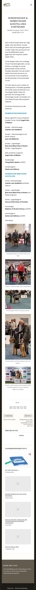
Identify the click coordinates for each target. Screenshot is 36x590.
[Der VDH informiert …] (18, 460)
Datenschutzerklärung (21, 588)
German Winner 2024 (12, 547)
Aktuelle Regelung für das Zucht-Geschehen (16, 494)
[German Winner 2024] (18, 536)
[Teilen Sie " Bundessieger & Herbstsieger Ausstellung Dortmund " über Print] (25, 407)
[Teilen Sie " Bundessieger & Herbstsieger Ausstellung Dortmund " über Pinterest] (18, 407)
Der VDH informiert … (12, 470)
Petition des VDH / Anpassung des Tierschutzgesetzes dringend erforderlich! (16, 521)
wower (17, 30)
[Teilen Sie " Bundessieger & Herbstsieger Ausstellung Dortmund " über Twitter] (14, 407)
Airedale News (16, 32)
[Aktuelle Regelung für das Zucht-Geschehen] (18, 484)
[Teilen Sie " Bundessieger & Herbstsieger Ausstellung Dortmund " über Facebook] (11, 407)
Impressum (10, 588)
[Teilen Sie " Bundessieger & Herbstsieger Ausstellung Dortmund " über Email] (21, 407)
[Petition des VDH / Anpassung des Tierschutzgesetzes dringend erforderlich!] (18, 509)
